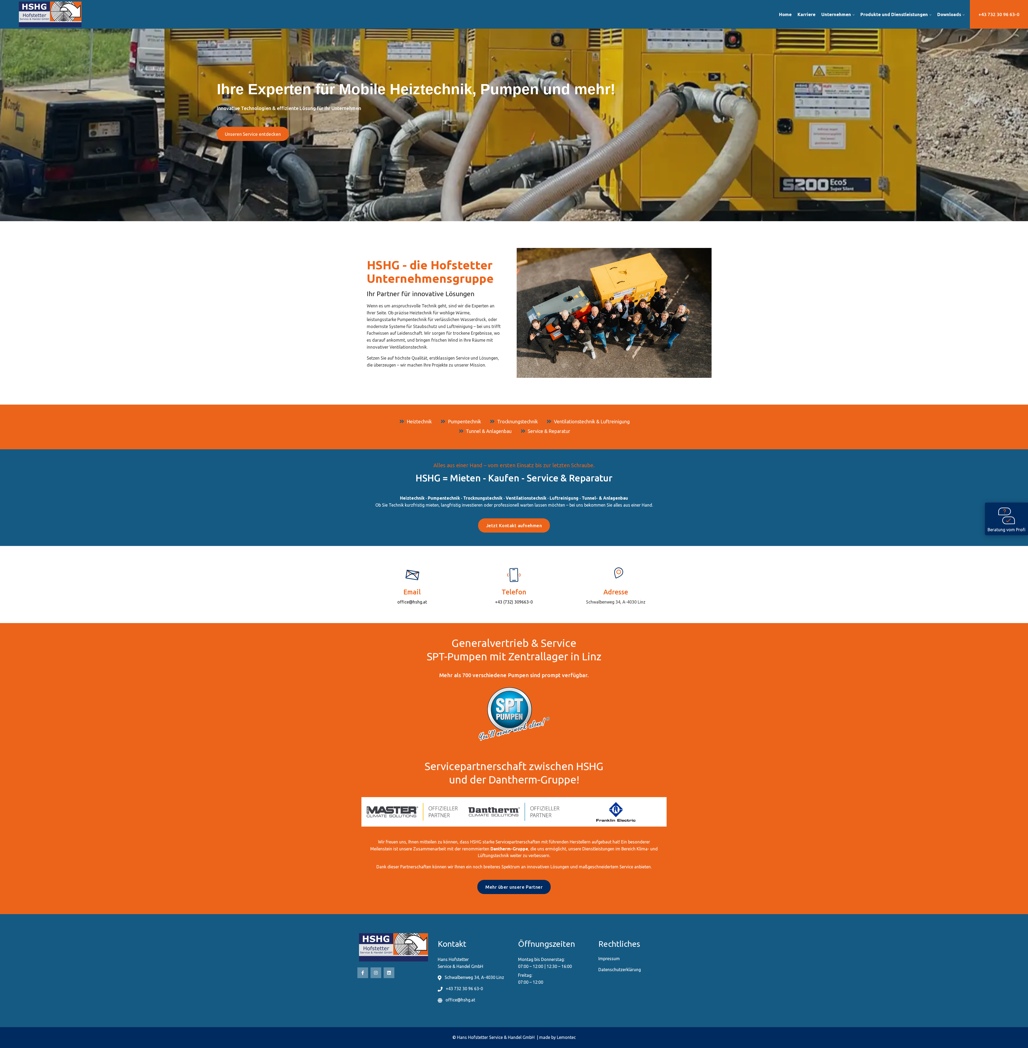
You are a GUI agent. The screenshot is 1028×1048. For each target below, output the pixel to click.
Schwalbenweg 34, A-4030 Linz (615, 602)
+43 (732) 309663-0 (514, 602)
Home (785, 14)
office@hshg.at (412, 602)
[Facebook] (362, 972)
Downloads (949, 14)
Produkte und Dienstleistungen (894, 14)
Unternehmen (836, 14)
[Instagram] (376, 972)
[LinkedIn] (389, 972)
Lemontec (566, 1037)
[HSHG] (140, 14)
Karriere (806, 14)
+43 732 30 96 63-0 (998, 14)
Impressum (609, 958)
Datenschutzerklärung (619, 969)
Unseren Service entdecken (253, 133)
